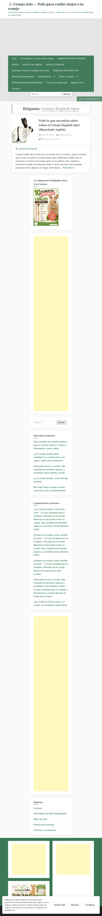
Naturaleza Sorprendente (23, 76)
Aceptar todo (59, 905)
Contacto (16, 89)
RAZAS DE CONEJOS (55, 64)
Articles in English (66, 76)
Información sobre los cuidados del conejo (30, 70)
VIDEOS (15, 64)
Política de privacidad (44, 824)
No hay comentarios (51, 139)
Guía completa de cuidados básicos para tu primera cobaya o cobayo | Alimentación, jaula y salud (50, 445)
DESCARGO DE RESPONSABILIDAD (27, 83)
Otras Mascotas (44, 76)
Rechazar (75, 905)
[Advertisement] (51, 37)
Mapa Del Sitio (77, 83)
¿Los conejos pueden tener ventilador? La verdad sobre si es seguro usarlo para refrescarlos (49, 457)
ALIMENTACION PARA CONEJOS (71, 58)
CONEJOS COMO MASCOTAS (66, 70)
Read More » (69, 168)
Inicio (14, 58)
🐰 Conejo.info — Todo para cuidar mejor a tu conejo (46, 6)
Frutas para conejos (43, 596)
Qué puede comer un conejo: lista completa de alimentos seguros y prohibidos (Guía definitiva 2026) (49, 469)
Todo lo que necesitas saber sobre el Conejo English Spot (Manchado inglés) (59, 125)
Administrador (65, 135)
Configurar (90, 905)
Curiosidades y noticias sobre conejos (37, 58)
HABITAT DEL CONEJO (32, 64)
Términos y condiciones (56, 83)
